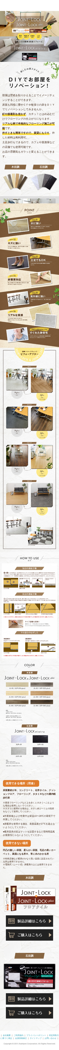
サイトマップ (36, 1038)
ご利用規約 (18, 1035)
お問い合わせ (50, 1038)
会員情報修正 (21, 1038)
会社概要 (7, 1035)
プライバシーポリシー (36, 1035)
